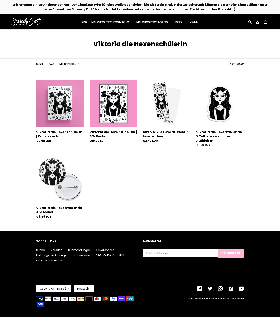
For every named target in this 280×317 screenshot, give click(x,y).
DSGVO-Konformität (110, 255)
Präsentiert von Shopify (231, 298)
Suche (40, 250)
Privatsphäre (105, 250)
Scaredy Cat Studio (205, 298)
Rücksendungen (79, 250)
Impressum (82, 255)
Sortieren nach (45, 63)
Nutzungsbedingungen (52, 255)
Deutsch (83, 289)
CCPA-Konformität (49, 260)
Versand (56, 250)
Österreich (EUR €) (53, 289)
